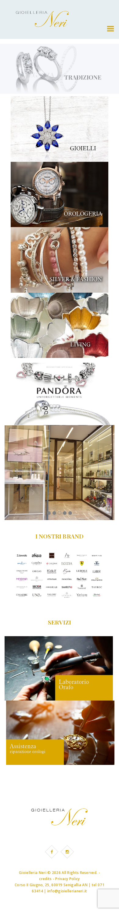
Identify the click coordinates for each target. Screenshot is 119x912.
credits (45, 878)
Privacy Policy (67, 878)
